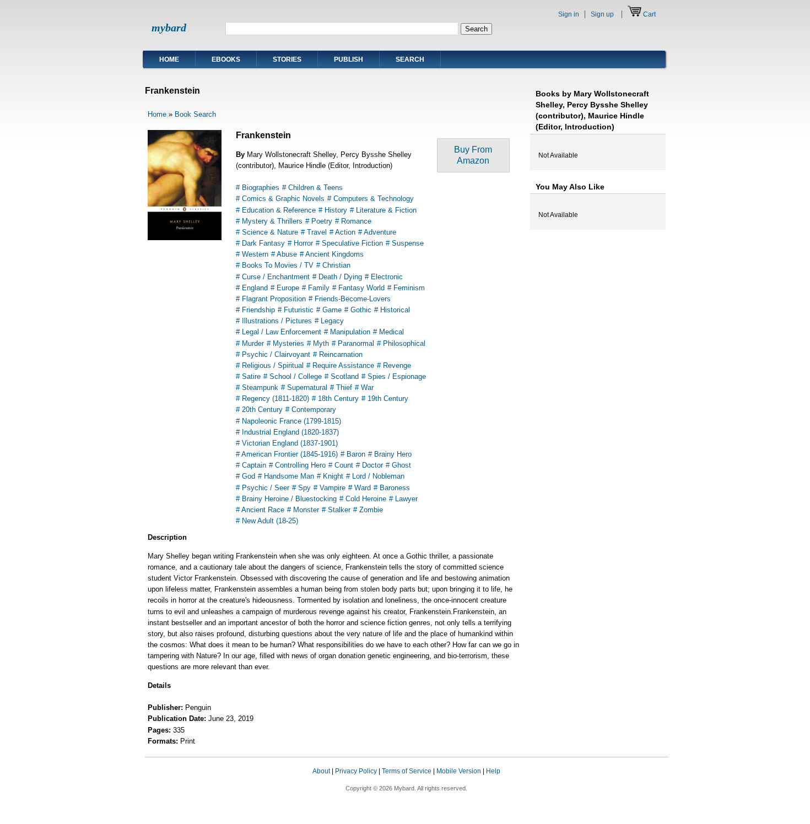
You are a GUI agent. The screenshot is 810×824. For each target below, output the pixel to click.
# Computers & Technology (370, 198)
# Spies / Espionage (393, 376)
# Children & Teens (312, 187)
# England (252, 288)
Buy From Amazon (473, 155)
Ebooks (226, 59)
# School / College (292, 376)
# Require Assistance (340, 365)
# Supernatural (304, 387)
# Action (342, 232)
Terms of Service (406, 771)
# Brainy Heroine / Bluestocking (286, 499)
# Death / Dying (337, 277)
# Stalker (336, 510)
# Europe (285, 288)
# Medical (388, 332)
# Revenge (394, 365)
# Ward (359, 488)
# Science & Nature (267, 232)
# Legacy (329, 321)
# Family (316, 288)
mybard (169, 27)
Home (169, 59)
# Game (329, 310)
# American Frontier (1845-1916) (287, 454)
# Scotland (342, 376)
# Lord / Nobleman (375, 476)
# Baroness (392, 488)
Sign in (568, 14)
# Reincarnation (338, 354)
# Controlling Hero (297, 465)
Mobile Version (458, 771)
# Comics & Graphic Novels (280, 198)
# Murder (250, 343)
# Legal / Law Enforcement (278, 332)
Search (410, 59)
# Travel (314, 232)
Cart (649, 14)
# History (332, 210)
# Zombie (368, 510)
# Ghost (398, 465)
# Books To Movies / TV (275, 265)
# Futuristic (296, 310)
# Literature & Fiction (383, 210)
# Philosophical (401, 343)
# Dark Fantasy (260, 243)
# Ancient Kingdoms (332, 254)
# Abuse (284, 254)
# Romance (353, 221)
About (321, 771)
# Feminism (406, 288)
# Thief (341, 387)
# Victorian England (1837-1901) (287, 443)
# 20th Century (259, 409)
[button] (646, 782)
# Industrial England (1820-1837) (287, 432)
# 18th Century (335, 398)
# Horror (300, 243)
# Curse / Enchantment (273, 277)
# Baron (353, 454)
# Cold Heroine (362, 499)
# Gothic (357, 310)
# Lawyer (403, 499)
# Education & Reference (276, 210)
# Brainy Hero (390, 454)
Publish (348, 59)
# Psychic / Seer (262, 488)
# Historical (392, 310)
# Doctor (369, 465)
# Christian (333, 265)
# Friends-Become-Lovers (350, 299)
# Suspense (405, 243)
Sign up (602, 14)
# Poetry (318, 221)
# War (364, 387)
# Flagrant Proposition (271, 299)
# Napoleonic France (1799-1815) (288, 421)
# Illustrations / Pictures (274, 321)
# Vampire (329, 488)
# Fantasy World (358, 288)
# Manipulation (347, 332)
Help (493, 771)
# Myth (318, 343)
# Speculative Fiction (349, 243)
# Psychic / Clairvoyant (273, 354)
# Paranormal (353, 343)
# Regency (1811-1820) (272, 398)
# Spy (301, 488)
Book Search (195, 114)
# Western (252, 254)
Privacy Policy (356, 771)
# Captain (251, 465)
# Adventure (377, 232)
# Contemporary (310, 409)
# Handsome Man (286, 476)
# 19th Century (384, 398)
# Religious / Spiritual (270, 365)
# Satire (248, 376)
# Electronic (384, 277)
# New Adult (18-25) (267, 521)
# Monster (303, 510)
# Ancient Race (260, 510)
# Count (340, 465)
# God (245, 476)
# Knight (330, 476)
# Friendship (255, 310)
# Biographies (257, 187)
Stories (287, 59)
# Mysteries (285, 343)
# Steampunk (257, 387)
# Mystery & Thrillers (269, 221)
